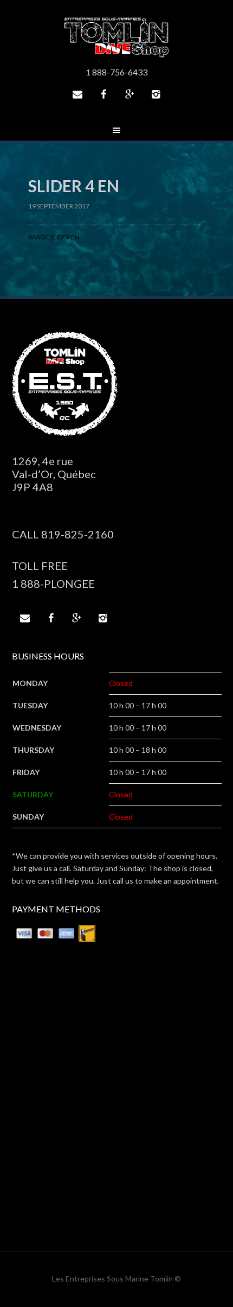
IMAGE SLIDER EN (54, 237)
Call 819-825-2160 (63, 534)
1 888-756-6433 (116, 72)
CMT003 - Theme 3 (117, 38)
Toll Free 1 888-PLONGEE (53, 574)
